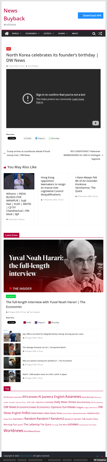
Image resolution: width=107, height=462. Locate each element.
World (15, 33)
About (75, 33)
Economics (31, 33)
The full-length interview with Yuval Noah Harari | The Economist (45, 304)
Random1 (43, 419)
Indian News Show (52, 413)
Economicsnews (27, 407)
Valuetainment (84, 425)
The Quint (45, 424)
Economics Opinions (49, 407)
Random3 (69, 419)
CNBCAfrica (39, 402)
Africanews (30, 397)
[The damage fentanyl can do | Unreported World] (12, 349)
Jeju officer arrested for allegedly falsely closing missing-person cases (53, 334)
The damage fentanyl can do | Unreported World (44, 347)
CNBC (33, 402)
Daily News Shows (65, 402)
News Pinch (8, 419)
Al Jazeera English (51, 396)
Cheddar (12, 402)
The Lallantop (32, 424)
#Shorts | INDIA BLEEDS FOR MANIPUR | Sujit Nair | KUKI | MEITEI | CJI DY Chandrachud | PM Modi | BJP (18, 204)
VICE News (92, 425)
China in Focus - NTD (23, 402)
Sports (20, 424)
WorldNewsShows (32, 431)
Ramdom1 (18, 418)
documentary (83, 402)
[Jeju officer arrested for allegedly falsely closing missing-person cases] (12, 336)
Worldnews (13, 430)
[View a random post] (100, 33)
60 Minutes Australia (13, 397)
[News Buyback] (7, 33)
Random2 (57, 418)
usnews (72, 424)
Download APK (91, 15)
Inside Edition (67, 413)
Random (30, 418)
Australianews (88, 397)
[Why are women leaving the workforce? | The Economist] (12, 363)
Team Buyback (33, 66)
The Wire (63, 424)
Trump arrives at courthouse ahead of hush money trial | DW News (28, 153)
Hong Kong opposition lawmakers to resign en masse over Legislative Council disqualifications (53, 186)
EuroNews (69, 407)
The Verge (55, 425)
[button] (20, 33)
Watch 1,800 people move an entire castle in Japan (45, 374)
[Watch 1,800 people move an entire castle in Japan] (12, 376)
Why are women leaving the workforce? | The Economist (47, 360)
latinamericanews (79, 413)
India (26, 412)
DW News (10, 407)
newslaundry (93, 413)
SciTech (47, 33)
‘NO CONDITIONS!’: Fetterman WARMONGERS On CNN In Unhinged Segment (82, 155)
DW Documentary (97, 402)
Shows (61, 33)
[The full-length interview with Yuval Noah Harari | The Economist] (53, 266)
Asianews (73, 396)
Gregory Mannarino (90, 407)
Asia (8, 49)
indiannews (36, 413)
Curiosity (49, 402)
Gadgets (79, 407)
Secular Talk (80, 419)
